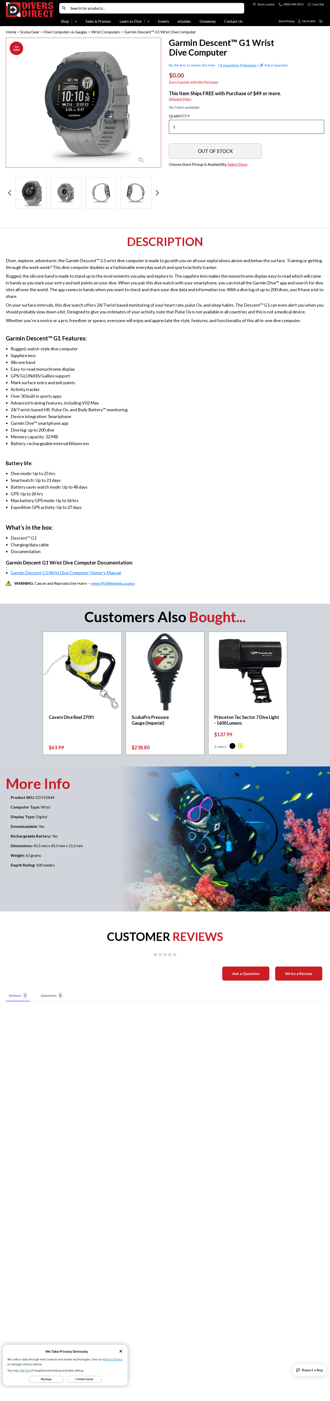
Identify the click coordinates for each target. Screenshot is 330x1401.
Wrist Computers (105, 31)
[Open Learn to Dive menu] (148, 21)
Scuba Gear (29, 31)
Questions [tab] (51, 995)
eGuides (184, 21)
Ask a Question (245, 973)
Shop (65, 21)
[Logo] (31, 14)
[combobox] (156, 8)
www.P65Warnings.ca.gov (112, 583)
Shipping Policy (180, 99)
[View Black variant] (232, 747)
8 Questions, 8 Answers (238, 65)
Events (163, 21)
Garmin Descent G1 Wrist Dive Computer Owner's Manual (66, 572)
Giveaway (208, 21)
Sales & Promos (98, 21)
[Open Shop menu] (76, 21)
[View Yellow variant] (240, 747)
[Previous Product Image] (23, 102)
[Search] (64, 8)
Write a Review (298, 973)
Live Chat (318, 4)
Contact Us (233, 21)
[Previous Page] (10, 192)
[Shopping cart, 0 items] (320, 21)
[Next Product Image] (143, 102)
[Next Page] (157, 192)
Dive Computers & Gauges (65, 31)
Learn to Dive (131, 21)
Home (11, 31)
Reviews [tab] (17, 995)
